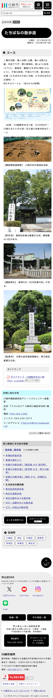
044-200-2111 (15, 669)
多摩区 (20, 543)
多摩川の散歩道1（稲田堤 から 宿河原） (26, 465)
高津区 (40, 538)
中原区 (29, 538)
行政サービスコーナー (29, 684)
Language (38, 7)
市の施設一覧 (39, 617)
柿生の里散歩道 (13, 494)
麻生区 (31, 543)
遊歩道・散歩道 (13, 450)
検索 (48, 13)
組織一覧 (13, 617)
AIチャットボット (38, 520)
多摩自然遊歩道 (13, 455)
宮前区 (9, 543)
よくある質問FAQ (15, 520)
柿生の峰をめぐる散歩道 (18, 498)
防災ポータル (26, 5)
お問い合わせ (40, 691)
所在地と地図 (9, 684)
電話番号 (15, 640)
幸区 (19, 538)
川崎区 (9, 538)
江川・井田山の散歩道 (17, 507)
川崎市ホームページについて (17, 691)
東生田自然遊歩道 (15, 489)
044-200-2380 (19, 414)
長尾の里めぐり (13, 460)
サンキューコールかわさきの (38, 640)
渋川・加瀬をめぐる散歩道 (19, 503)
